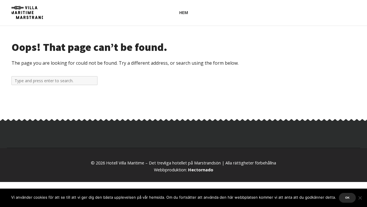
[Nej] (360, 198)
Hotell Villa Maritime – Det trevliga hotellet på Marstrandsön (163, 163)
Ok (347, 197)
